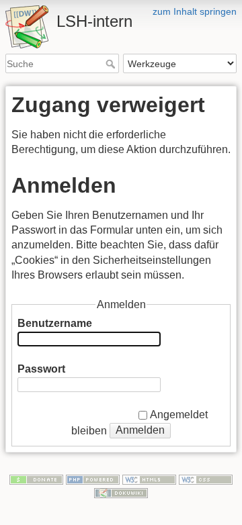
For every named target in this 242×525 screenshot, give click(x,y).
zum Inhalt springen (195, 11)
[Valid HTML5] (149, 478)
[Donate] (36, 478)
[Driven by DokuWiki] (121, 492)
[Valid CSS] (206, 478)
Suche (112, 63)
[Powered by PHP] (93, 478)
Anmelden (140, 430)
